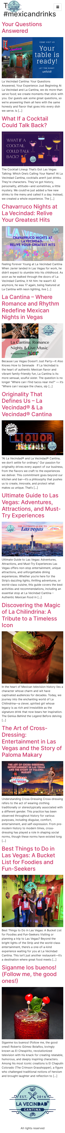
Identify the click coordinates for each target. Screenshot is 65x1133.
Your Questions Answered (22, 27)
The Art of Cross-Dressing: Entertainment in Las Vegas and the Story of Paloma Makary (32, 741)
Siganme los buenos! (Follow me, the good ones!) (29, 974)
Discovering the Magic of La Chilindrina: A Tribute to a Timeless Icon (31, 615)
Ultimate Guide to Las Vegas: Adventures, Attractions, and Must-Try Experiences (31, 505)
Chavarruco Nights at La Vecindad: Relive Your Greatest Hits (29, 213)
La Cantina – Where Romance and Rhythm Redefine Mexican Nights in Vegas (30, 307)
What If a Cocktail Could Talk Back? (25, 122)
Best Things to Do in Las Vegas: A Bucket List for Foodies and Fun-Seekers (28, 858)
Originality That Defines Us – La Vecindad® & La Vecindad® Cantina (27, 404)
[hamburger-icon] (58, 7)
